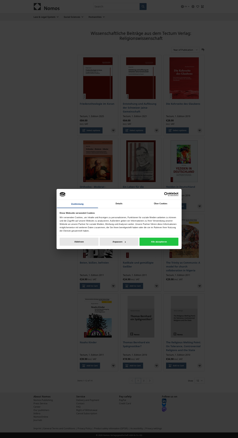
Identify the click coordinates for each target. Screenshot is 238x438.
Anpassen (117, 242)
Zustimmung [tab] (77, 204)
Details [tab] (119, 203)
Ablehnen (79, 242)
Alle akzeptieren (159, 242)
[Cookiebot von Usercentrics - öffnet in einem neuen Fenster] (166, 194)
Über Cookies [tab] (160, 203)
